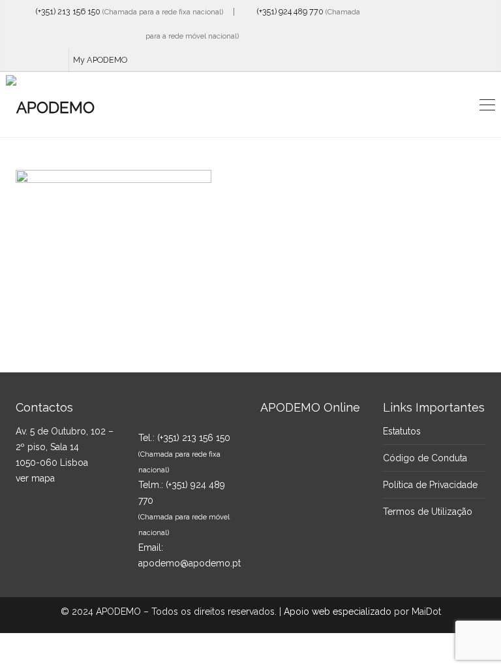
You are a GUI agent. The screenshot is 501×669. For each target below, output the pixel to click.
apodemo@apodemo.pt (189, 563)
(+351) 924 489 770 (287, 11)
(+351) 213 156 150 (65, 11)
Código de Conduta (425, 458)
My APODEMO (100, 60)
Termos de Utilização (427, 511)
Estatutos (402, 431)
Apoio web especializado (337, 611)
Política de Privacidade (430, 485)
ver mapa (35, 478)
